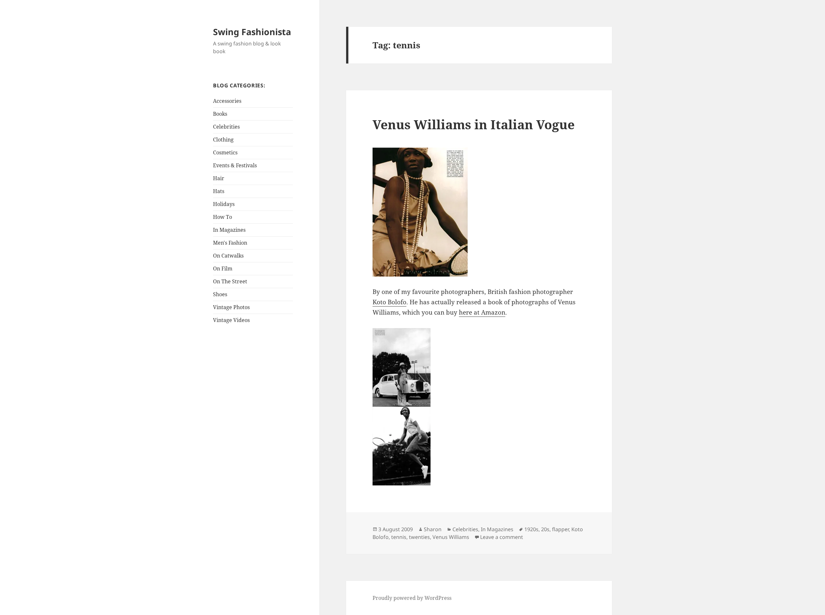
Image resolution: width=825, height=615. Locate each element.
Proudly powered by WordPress (412, 597)
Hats (218, 191)
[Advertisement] (253, 431)
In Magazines (229, 229)
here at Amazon (482, 312)
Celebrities (226, 126)
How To (222, 216)
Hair (218, 178)
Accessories (227, 100)
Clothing (223, 139)
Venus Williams (450, 537)
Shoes (220, 294)
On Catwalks (228, 255)
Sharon (433, 529)
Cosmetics (225, 152)
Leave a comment (501, 537)
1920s (531, 529)
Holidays (224, 204)
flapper (560, 529)
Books (220, 113)
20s (545, 529)
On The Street (230, 281)
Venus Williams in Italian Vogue (474, 124)
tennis (398, 537)
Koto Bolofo (389, 302)
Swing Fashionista (252, 32)
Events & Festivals (235, 165)
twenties (419, 537)
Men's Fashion (230, 242)
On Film (222, 268)
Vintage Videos (231, 320)
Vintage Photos (231, 307)
